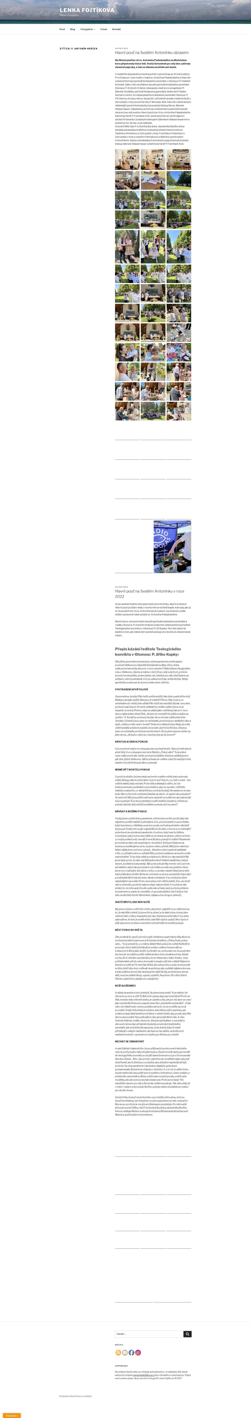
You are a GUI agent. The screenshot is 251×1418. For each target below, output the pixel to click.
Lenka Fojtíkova (87, 10)
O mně (103, 29)
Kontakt (116, 29)
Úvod (62, 29)
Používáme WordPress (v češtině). (75, 1396)
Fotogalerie (87, 29)
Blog (72, 29)
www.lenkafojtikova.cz (144, 1375)
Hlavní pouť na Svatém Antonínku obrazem (152, 52)
